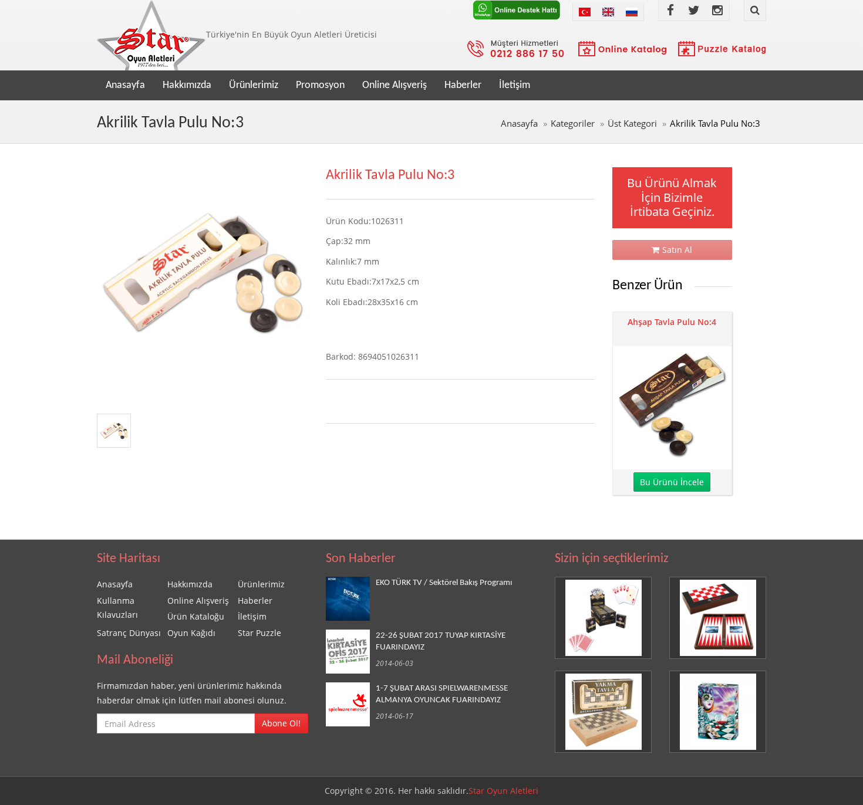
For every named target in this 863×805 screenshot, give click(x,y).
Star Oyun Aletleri (503, 790)
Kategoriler (573, 123)
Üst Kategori (632, 123)
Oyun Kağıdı (191, 632)
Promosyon (320, 85)
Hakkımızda (187, 85)
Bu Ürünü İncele (672, 482)
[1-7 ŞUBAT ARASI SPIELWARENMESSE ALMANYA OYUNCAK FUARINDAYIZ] (351, 704)
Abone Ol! (281, 723)
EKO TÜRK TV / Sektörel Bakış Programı (444, 582)
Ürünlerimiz (253, 85)
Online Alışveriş (394, 85)
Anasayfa (125, 85)
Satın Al (677, 249)
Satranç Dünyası (129, 632)
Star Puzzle (259, 632)
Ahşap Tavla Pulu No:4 (672, 321)
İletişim (514, 85)
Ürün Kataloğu (195, 616)
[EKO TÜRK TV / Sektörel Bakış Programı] (351, 599)
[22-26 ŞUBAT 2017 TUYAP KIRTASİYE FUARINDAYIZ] (351, 652)
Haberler (462, 85)
